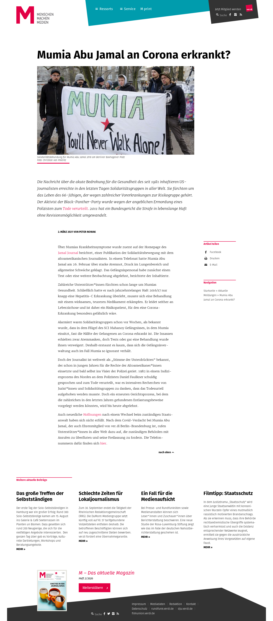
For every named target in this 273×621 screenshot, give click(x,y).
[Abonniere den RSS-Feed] (241, 14)
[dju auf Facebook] (230, 14)
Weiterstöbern (92, 587)
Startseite (209, 291)
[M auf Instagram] (235, 14)
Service (129, 9)
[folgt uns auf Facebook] (104, 613)
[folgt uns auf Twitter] (109, 613)
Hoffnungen (92, 414)
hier (103, 443)
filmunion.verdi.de (143, 613)
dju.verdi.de (185, 609)
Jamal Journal (68, 253)
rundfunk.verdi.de (162, 609)
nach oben (165, 452)
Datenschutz (139, 609)
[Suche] (92, 613)
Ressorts (106, 9)
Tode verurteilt (75, 208)
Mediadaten (157, 604)
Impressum (139, 604)
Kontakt (191, 604)
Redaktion (175, 604)
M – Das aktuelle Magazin (106, 572)
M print (146, 9)
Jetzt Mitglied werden (228, 9)
